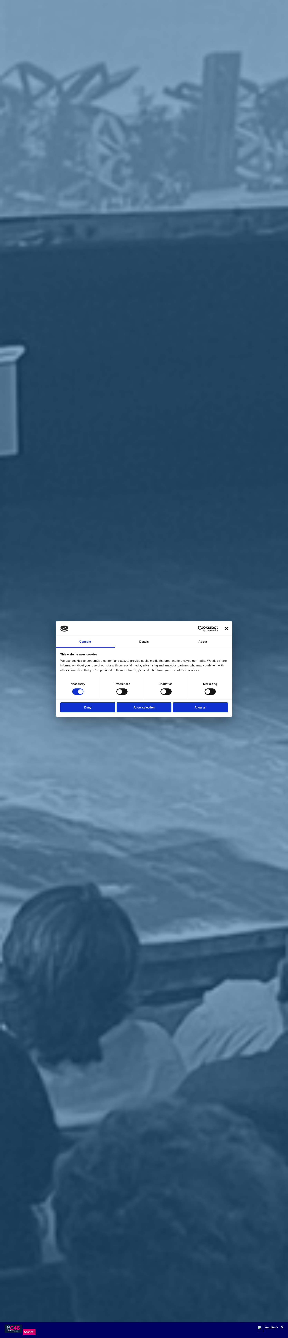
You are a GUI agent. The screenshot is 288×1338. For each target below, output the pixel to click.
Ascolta (270, 1327)
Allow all (200, 707)
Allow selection (144, 707)
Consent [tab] (85, 641)
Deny (87, 707)
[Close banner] (226, 628)
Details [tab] (144, 641)
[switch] (122, 691)
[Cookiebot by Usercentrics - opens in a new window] (201, 628)
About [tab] (202, 641)
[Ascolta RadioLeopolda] (261, 1329)
